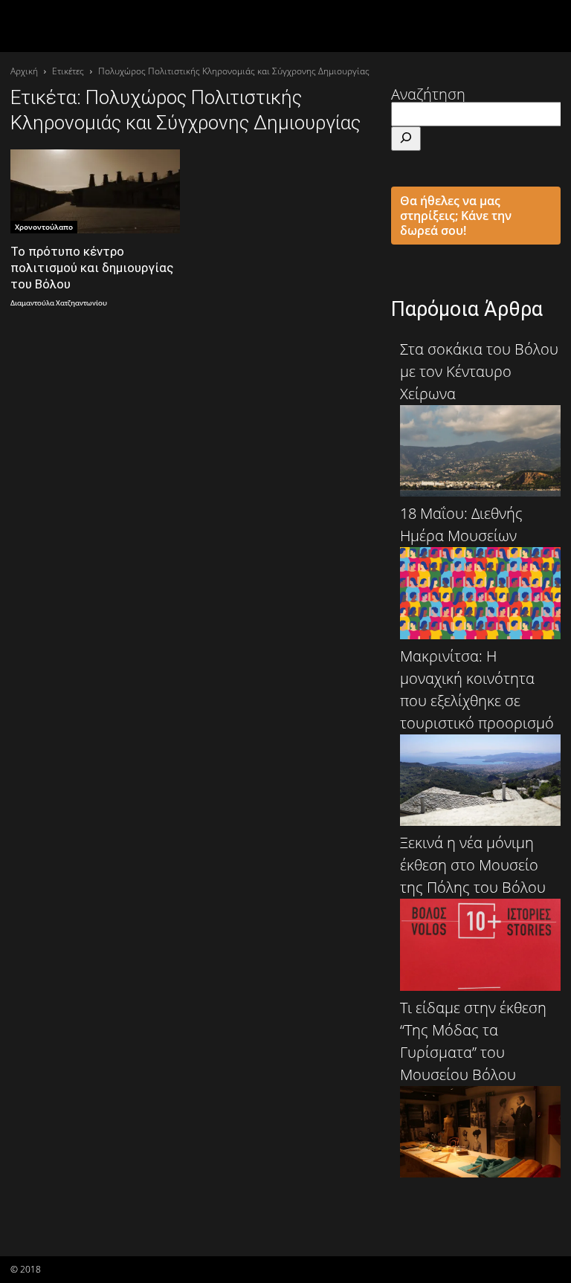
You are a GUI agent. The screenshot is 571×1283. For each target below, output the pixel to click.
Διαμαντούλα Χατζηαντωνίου (58, 304)
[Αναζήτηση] (406, 138)
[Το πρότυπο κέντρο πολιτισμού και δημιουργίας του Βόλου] (95, 191)
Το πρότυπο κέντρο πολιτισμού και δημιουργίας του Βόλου (91, 267)
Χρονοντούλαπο (44, 227)
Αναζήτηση (428, 94)
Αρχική (24, 71)
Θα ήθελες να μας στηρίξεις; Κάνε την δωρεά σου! (456, 216)
